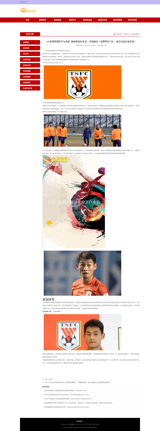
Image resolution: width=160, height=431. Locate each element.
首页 (27, 20)
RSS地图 (88, 424)
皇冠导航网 (132, 20)
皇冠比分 (127, 34)
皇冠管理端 (117, 20)
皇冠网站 (42, 20)
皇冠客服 (89, 427)
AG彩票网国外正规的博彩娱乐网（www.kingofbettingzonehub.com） (67, 407)
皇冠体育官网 (42, 24)
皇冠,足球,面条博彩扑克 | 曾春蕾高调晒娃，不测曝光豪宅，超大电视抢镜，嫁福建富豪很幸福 (79, 382)
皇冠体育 (75, 427)
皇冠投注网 (102, 20)
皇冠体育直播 (50, 51)
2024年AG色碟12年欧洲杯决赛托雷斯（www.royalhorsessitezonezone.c (68, 399)
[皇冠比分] (28, 13)
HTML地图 (95, 424)
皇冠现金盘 (87, 20)
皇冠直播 (57, 20)
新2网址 (94, 427)
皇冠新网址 (27, 24)
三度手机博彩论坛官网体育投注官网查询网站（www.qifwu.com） (65, 390)
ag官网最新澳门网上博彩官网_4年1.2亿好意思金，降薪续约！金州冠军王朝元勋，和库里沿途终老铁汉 (78, 403)
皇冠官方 (72, 20)
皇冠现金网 (82, 427)
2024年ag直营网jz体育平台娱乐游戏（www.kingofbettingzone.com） (67, 395)
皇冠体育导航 (67, 427)
